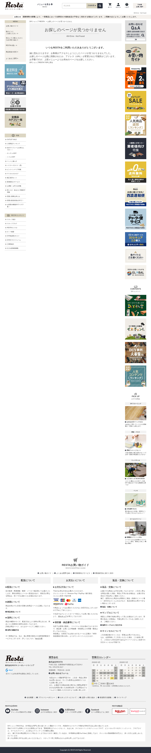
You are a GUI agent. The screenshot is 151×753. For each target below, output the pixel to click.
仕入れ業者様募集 (12, 248)
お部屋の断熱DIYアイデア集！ (15, 206)
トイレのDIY (11, 157)
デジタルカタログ (12, 173)
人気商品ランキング (13, 143)
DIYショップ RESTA (37, 21)
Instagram (45, 710)
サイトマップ (121, 697)
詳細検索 (91, 5)
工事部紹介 (10, 244)
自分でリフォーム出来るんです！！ (15, 149)
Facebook (95, 710)
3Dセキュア (62, 616)
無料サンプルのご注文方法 (112, 625)
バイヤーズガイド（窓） (15, 165)
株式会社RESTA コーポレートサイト (18, 665)
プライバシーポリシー (46, 697)
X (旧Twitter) (70, 710)
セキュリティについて (68, 697)
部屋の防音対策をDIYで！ (15, 200)
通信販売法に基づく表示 (104, 573)
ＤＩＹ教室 (10, 232)
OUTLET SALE (12, 139)
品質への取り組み (88, 697)
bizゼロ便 (38, 638)
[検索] (100, 5)
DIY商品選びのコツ (13, 236)
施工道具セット (12, 178)
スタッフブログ (12, 223)
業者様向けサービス (13, 182)
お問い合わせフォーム (59, 673)
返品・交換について (109, 607)
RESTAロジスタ (12, 227)
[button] (45, 5)
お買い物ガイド (45, 573)
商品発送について (14, 612)
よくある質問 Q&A (63, 573)
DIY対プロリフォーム (14, 240)
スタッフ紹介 (11, 219)
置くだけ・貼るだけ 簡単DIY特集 (16, 191)
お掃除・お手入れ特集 (14, 186)
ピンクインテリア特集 (14, 169)
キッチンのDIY (12, 153)
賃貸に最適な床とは (13, 196)
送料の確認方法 (13, 630)
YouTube (14, 710)
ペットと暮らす (12, 161)
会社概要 (30, 697)
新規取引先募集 (105, 697)
